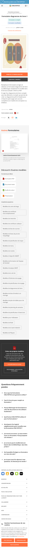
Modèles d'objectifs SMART (11, 256)
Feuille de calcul (9, 190)
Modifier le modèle (14, 79)
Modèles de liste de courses (11, 229)
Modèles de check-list (9, 218)
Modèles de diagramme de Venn (12, 288)
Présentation (9, 196)
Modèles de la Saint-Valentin (11, 328)
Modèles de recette (9, 251)
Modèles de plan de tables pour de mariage (13, 301)
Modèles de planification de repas (13, 241)
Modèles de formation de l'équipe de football (13, 262)
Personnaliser (21, 540)
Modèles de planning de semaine (13, 307)
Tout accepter (14, 544)
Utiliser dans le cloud (14, 364)
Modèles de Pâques (9, 333)
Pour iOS (21, 473)
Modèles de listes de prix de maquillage (11, 235)
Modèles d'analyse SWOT (10, 268)
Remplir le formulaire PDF (14, 74)
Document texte (10, 184)
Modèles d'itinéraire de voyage (12, 278)
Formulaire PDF (9, 179)
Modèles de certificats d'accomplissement (9, 212)
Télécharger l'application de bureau (14, 370)
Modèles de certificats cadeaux (12, 223)
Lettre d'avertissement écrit (11, 155)
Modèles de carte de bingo (11, 206)
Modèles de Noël (8, 323)
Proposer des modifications (14, 30)
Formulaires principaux (13, 12)
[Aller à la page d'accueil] (14, 6)
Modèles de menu (8, 246)
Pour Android (16, 473)
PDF (18, 113)
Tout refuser (8, 540)
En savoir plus (21, 536)
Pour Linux (7, 473)
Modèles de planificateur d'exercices (14, 312)
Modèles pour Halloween (10, 317)
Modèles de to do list (9, 273)
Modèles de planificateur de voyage (13, 283)
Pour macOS (12, 473)
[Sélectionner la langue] (26, 6)
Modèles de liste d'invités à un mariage (12, 294)
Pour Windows (3, 473)
